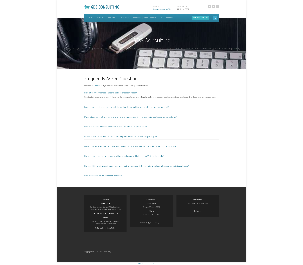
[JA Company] (102, 7)
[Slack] (217, 6)
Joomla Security (153, 264)
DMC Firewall (142, 264)
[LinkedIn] (213, 6)
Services (112, 18)
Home (90, 18)
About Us (99, 18)
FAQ (161, 18)
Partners (137, 18)
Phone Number (181, 6)
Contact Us (197, 211)
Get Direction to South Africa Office (105, 213)
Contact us (98, 86)
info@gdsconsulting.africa (162, 9)
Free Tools (125, 18)
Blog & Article (150, 18)
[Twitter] (209, 6)
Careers (169, 18)
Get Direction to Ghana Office (105, 228)
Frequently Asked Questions (112, 78)
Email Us (156, 6)
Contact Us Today (200, 18)
